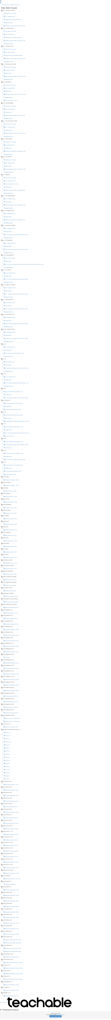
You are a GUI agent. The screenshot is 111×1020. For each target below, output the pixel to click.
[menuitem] (1, 3)
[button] (1, 1)
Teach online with (3, 1002)
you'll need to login (60, 1014)
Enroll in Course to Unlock (55, 1016)
